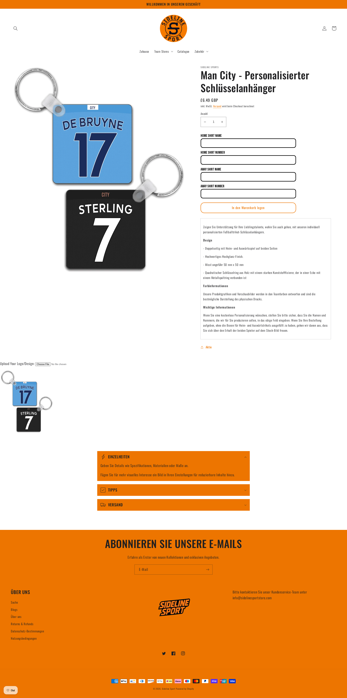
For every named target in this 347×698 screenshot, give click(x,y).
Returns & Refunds (22, 624)
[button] (15, 28)
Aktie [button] (209, 347)
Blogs (14, 609)
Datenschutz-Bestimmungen (27, 631)
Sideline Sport (168, 688)
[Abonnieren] (207, 569)
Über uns (16, 616)
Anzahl (204, 114)
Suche (14, 602)
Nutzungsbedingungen (24, 638)
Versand (217, 106)
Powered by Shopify (185, 688)
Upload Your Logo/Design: (17, 363)
